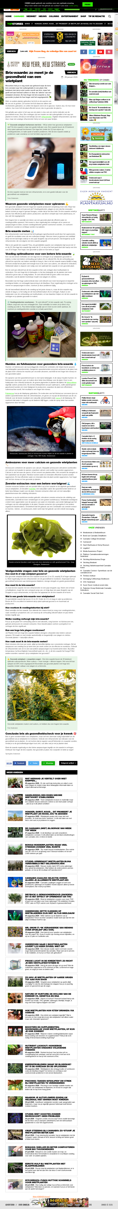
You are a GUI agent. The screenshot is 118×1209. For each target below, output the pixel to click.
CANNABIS (19, 16)
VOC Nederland (89, 582)
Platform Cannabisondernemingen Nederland (94, 555)
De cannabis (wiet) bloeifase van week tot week (66, 24)
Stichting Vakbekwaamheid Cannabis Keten (95, 566)
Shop (83, 16)
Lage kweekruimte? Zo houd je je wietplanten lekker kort (52, 52)
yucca (58, 398)
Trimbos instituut (89, 576)
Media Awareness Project (92, 551)
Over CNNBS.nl (24, 1204)
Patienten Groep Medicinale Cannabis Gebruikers (95, 589)
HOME (8, 16)
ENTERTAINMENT (69, 16)
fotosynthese (71, 382)
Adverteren (9, 1204)
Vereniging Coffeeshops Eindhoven (96, 579)
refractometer (46, 117)
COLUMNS (54, 16)
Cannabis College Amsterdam (94, 539)
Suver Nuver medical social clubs (95, 585)
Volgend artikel (67, 763)
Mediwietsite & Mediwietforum (94, 533)
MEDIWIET (31, 16)
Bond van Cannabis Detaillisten (94, 536)
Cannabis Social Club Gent (93, 593)
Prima (87, 4)
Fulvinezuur (9, 393)
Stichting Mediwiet (90, 562)
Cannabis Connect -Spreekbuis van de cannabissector (96, 572)
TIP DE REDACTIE (96, 16)
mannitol (32, 489)
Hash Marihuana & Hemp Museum (96, 545)
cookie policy (73, 6)
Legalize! (86, 548)
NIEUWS (43, 16)
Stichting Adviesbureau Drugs (94, 559)
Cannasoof (87, 542)
